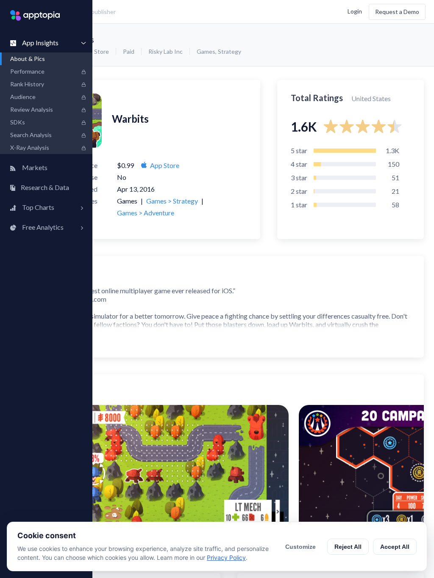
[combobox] (159, 11)
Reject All (348, 546)
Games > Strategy (172, 201)
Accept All (394, 546)
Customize (300, 546)
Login (355, 10)
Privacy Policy (226, 557)
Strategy (229, 51)
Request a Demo (397, 11)
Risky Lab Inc (165, 51)
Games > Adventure (145, 213)
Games (206, 51)
